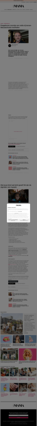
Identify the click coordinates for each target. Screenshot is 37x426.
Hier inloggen (20, 211)
